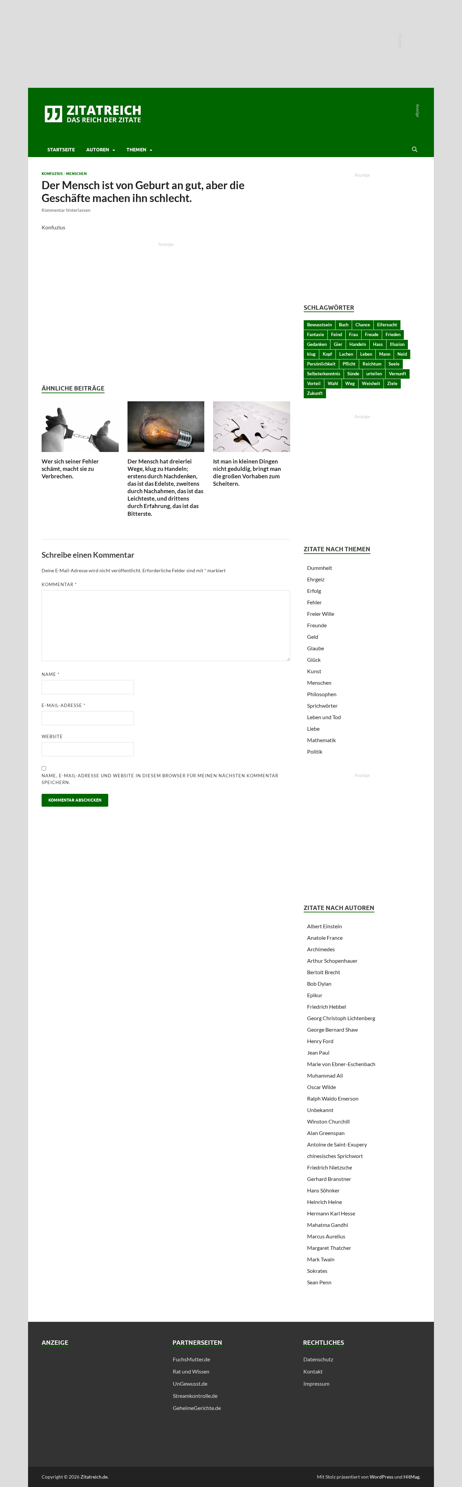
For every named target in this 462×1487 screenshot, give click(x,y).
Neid (402, 354)
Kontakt (313, 1371)
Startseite (61, 149)
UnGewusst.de (190, 1383)
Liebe (313, 728)
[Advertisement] (100, 1402)
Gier (338, 344)
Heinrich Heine (324, 1202)
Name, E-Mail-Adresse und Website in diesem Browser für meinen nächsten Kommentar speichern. (160, 779)
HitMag (411, 1477)
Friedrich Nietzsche (329, 1167)
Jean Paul (318, 1052)
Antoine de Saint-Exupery (337, 1144)
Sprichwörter (322, 705)
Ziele (392, 383)
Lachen (346, 354)
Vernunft (397, 373)
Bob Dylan (319, 983)
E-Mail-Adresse (64, 705)
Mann (384, 354)
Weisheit (371, 383)
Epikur (314, 995)
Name (51, 674)
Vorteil (314, 383)
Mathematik (321, 740)
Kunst (314, 671)
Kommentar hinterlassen (66, 210)
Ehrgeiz (315, 579)
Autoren (97, 149)
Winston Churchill (328, 1121)
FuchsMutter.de (191, 1359)
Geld (312, 636)
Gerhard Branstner (329, 1179)
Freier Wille (320, 613)
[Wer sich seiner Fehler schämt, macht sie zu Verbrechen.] (80, 428)
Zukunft (315, 393)
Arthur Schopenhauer (332, 960)
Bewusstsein (319, 324)
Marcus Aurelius (326, 1236)
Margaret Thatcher (329, 1247)
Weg (350, 383)
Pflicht (349, 364)
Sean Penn (319, 1282)
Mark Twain (320, 1259)
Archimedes (321, 949)
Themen (136, 149)
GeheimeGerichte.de (197, 1408)
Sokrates (317, 1270)
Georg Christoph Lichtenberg (341, 1018)
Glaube (315, 648)
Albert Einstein (324, 926)
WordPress (381, 1477)
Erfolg (314, 590)
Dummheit (319, 567)
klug (311, 354)
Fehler (314, 602)
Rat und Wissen (191, 1371)
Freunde (317, 625)
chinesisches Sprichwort (335, 1156)
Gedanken (317, 344)
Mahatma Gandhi (327, 1224)
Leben (366, 354)
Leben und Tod (324, 717)
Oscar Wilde (321, 1087)
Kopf (327, 354)
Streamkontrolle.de (195, 1395)
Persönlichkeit (321, 364)
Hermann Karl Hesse (331, 1213)
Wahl (333, 383)
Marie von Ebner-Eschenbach (341, 1064)
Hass (378, 344)
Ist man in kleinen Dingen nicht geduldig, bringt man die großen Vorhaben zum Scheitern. (247, 472)
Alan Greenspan (326, 1133)
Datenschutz (318, 1359)
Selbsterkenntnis (323, 373)
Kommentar (59, 584)
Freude (371, 334)
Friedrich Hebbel (326, 1006)
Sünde (353, 373)
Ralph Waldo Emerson (333, 1098)
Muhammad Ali (325, 1075)
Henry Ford (320, 1041)
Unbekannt (320, 1110)
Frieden (393, 334)
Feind (336, 334)
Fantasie (315, 334)
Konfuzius (52, 173)
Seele (394, 364)
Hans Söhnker (323, 1190)
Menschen (76, 173)
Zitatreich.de (94, 1477)
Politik (314, 751)
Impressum (316, 1383)
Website (52, 736)
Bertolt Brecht (323, 972)
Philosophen (322, 694)
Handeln (357, 344)
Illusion (397, 344)
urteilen (374, 373)
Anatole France (325, 937)
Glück (314, 659)
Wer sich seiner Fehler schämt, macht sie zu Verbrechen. (70, 469)
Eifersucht (387, 324)
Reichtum (372, 364)
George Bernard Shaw (332, 1029)
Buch (343, 324)
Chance (362, 324)
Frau (353, 334)
